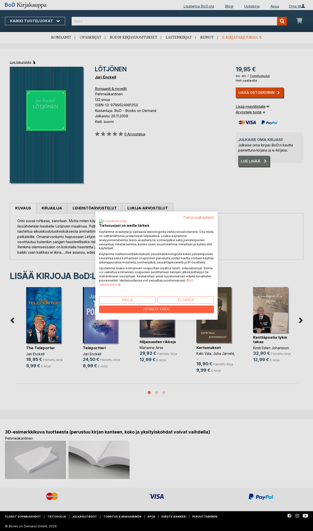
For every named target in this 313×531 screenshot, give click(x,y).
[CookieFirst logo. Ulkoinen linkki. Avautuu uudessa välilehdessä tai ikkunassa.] (113, 221)
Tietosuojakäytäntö (198, 217)
